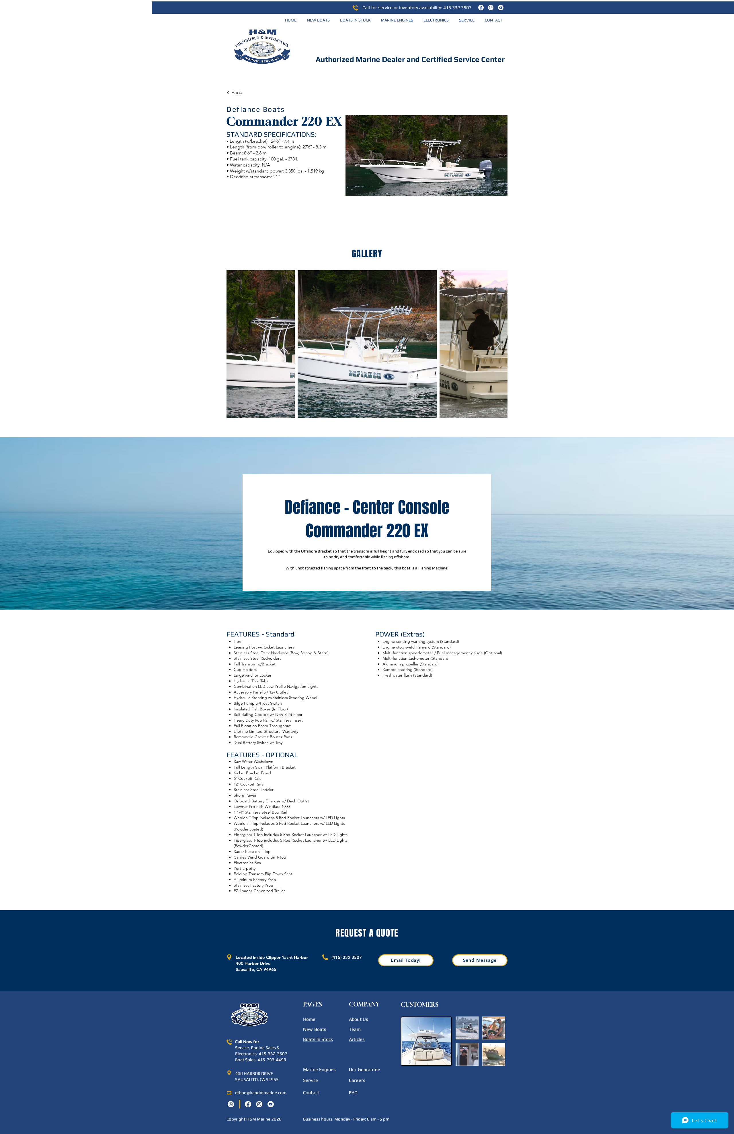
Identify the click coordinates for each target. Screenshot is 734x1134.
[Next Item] (497, 344)
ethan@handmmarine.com (260, 1092)
